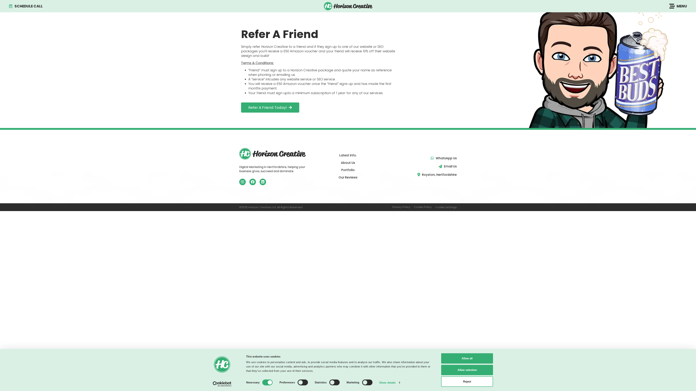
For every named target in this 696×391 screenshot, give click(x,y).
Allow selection (467, 369)
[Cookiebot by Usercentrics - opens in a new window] (222, 384)
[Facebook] (252, 182)
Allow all (467, 358)
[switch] (303, 382)
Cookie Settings (446, 207)
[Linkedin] (263, 182)
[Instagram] (242, 182)
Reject (467, 381)
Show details (387, 382)
